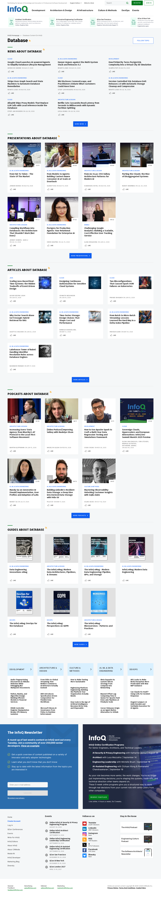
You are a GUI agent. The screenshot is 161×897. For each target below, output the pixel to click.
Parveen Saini (115, 332)
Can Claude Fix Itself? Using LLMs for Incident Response (140, 694)
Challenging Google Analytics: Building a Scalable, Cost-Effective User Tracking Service (99, 232)
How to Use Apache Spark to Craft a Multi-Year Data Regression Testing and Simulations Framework (98, 433)
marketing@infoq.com (65, 888)
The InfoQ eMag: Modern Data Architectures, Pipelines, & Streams (61, 572)
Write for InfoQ (13, 837)
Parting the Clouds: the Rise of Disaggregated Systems (136, 175)
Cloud (10, 59)
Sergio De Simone (14, 68)
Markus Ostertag (129, 443)
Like (12, 71)
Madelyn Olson (53, 447)
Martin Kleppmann (17, 447)
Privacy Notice (113, 888)
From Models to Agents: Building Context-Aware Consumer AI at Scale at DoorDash (59, 178)
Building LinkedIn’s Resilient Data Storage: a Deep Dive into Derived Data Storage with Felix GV (60, 494)
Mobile (86, 225)
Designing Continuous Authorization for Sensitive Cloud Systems (72, 284)
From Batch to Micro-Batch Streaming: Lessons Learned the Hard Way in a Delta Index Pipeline (122, 319)
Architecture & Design (61, 10)
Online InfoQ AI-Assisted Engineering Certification (60, 848)
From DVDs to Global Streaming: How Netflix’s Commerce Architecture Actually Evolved (49, 684)
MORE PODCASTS (79, 515)
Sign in (149, 3)
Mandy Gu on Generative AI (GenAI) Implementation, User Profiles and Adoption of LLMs (24, 492)
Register (137, 3)
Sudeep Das (51, 186)
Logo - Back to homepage (18, 9)
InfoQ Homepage (13, 35)
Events (135, 10)
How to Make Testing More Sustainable (79, 681)
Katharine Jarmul (129, 445)
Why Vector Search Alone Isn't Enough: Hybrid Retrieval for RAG (22, 318)
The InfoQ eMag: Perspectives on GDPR (58, 624)
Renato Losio (63, 68)
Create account (14, 821)
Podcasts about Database (28, 394)
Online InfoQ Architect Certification (59, 832)
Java (11, 278)
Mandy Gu (13, 502)
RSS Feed (30, 40)
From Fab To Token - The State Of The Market (21, 175)
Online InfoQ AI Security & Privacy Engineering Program (63, 824)
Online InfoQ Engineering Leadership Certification (60, 840)
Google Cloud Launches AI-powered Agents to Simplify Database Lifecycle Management (29, 63)
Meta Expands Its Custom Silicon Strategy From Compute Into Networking (107, 684)
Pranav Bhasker (116, 297)
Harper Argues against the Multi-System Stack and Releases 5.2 (78, 63)
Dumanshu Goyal (91, 186)
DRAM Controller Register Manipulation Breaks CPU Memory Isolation (20, 711)
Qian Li (25, 240)
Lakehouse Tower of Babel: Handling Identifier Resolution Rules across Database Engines (23, 353)
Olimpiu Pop (113, 68)
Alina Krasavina (90, 242)
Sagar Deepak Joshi (17, 295)
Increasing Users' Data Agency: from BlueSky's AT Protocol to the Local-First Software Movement (22, 433)
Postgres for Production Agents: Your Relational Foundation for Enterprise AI (61, 230)
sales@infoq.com (30, 888)
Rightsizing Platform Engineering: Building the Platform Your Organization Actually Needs (79, 692)
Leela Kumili (63, 111)
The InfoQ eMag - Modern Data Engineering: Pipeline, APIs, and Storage (97, 572)
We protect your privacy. (16, 798)
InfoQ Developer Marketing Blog (14, 860)
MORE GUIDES (79, 644)
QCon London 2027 (57, 867)
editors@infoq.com (47, 888)
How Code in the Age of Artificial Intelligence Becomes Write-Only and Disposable (80, 705)
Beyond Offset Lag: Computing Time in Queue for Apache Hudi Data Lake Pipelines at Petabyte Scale (110, 698)
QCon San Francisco (58, 855)
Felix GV (50, 502)
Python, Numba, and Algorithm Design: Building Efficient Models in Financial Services (19, 698)
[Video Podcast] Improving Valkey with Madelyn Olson (60, 430)
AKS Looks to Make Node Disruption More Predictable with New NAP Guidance (140, 683)
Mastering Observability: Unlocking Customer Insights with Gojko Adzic (98, 492)
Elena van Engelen (129, 441)
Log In (10, 825)
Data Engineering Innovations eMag (18, 570)
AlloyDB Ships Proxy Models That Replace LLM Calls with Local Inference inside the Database (28, 105)
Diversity (11, 866)
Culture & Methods (107, 10)
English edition (75, 3)
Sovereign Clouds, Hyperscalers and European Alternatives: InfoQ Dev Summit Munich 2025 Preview (136, 433)
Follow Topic (143, 40)
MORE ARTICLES (79, 380)
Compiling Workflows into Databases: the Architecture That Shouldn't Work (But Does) (23, 232)
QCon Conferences (15, 829)
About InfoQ (12, 845)
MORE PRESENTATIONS (79, 256)
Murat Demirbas (128, 186)
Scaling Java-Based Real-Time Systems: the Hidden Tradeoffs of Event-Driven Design (22, 285)
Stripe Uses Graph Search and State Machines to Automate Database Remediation (25, 84)
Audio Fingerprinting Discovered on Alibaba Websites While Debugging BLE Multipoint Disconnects (20, 684)
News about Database (25, 51)
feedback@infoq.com (15, 890)
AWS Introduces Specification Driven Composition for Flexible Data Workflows (49, 698)
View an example (30, 746)
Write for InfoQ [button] (89, 3)
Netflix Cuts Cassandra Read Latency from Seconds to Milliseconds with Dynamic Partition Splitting (78, 105)
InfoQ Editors (13, 841)
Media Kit (11, 853)
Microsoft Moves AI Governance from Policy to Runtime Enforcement (48, 711)
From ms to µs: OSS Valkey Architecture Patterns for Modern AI (97, 176)
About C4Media (14, 849)
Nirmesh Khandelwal (67, 330)
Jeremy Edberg (16, 240)
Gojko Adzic (89, 502)
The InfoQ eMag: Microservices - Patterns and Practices (98, 626)
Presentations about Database (32, 138)
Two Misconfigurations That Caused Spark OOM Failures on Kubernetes (122, 284)
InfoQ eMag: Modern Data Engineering (134, 570)
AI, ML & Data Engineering (67, 59)
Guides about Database (26, 529)
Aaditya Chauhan (17, 332)
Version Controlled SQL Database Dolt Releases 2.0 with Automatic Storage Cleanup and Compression (127, 84)
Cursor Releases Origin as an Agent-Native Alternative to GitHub (109, 710)
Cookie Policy (141, 888)
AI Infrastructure (85, 10)
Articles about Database (27, 270)
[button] (28, 793)
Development (38, 10)
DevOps (126, 10)
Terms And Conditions (127, 888)
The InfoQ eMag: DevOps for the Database (23, 624)
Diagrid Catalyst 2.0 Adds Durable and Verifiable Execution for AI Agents (140, 705)
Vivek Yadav (89, 447)
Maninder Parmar (17, 366)
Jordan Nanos (15, 186)
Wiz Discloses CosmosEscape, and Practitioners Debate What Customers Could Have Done (76, 84)
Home (10, 817)
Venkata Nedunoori (67, 295)
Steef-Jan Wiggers (65, 90)
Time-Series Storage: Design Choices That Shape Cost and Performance (69, 319)
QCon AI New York (57, 861)
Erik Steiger (143, 441)
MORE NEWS (79, 124)
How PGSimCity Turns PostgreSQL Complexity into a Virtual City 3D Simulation (130, 63)
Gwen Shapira (52, 242)
